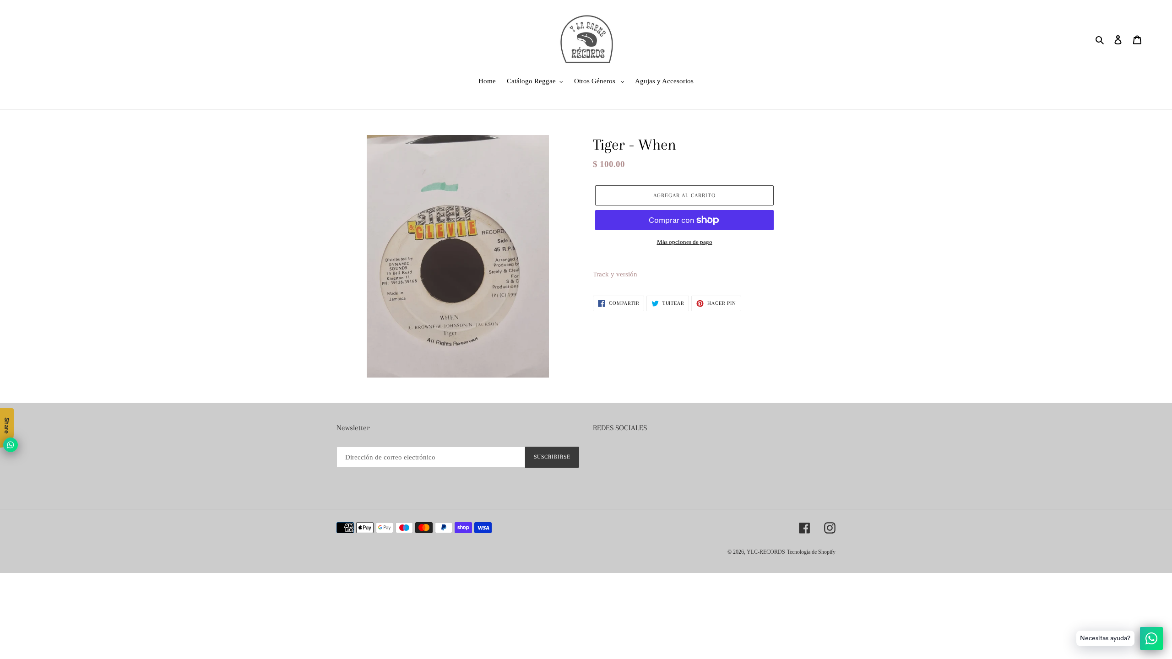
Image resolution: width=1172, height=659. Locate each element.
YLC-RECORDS (766, 552)
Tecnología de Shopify (811, 552)
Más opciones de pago (684, 241)
